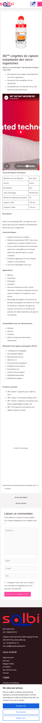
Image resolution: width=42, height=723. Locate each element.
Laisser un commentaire (11, 67)
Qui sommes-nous (9, 670)
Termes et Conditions (11, 683)
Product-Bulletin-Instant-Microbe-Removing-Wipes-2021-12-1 (20, 485)
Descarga (8, 488)
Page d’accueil (8, 658)
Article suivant (21, 503)
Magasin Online (8, 664)
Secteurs (6, 661)
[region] (21, 703)
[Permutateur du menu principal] (39, 4)
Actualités (6, 667)
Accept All (21, 706)
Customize (21, 712)
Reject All (21, 718)
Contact (6, 673)
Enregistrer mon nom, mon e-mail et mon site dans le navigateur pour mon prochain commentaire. (19, 586)
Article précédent (21, 497)
